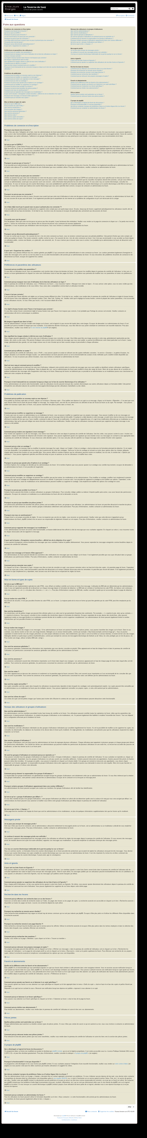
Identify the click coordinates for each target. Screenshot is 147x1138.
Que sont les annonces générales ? (15, 111)
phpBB (64, 1115)
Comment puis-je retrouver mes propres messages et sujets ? (90, 76)
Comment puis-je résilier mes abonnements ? (85, 88)
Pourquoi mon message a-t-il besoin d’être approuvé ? (21, 95)
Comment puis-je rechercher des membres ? (84, 74)
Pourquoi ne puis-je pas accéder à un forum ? (18, 86)
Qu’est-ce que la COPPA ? (12, 33)
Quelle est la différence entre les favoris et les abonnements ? (90, 82)
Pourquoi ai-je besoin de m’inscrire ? (15, 31)
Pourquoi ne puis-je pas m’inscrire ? (15, 34)
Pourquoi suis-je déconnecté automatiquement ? (19, 44)
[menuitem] (16, 15)
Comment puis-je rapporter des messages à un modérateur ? (23, 92)
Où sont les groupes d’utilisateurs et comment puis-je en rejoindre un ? (93, 36)
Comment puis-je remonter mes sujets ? (16, 97)
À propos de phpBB (81, 1053)
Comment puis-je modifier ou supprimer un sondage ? (21, 84)
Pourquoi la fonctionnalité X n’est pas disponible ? (86, 104)
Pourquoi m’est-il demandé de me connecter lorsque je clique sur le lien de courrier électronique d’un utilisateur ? (36, 68)
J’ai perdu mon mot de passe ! (13, 42)
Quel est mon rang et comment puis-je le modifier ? (20, 65)
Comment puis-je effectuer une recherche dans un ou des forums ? (91, 68)
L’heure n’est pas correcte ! (12, 56)
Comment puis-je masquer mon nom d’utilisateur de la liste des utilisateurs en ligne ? (30, 54)
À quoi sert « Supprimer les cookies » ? (16, 46)
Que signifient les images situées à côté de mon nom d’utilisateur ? (25, 61)
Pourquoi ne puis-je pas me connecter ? (16, 38)
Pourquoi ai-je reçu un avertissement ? (16, 90)
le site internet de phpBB (39, 328)
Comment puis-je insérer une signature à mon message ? (22, 79)
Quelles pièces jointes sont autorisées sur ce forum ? (87, 94)
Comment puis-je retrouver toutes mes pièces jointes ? (88, 96)
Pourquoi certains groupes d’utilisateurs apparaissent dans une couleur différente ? (97, 40)
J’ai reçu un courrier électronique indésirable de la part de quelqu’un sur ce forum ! (96, 54)
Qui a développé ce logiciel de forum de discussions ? (87, 102)
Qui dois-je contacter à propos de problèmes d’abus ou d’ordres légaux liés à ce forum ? (98, 106)
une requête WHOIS (60, 1078)
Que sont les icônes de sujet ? (13, 118)
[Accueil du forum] (14, 7)
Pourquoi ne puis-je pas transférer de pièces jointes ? (21, 88)
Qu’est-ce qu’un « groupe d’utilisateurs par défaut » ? (87, 42)
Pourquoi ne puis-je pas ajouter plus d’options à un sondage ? (23, 82)
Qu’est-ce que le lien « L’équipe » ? (82, 44)
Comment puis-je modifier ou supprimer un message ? (21, 77)
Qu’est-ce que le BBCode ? (12, 104)
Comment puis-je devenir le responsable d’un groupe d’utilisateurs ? (92, 38)
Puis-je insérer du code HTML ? (14, 105)
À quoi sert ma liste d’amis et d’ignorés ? (83, 60)
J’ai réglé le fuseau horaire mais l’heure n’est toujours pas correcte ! (25, 57)
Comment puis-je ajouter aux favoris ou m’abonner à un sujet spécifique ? (94, 84)
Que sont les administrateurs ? (80, 31)
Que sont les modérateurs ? (79, 33)
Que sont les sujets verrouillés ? (14, 117)
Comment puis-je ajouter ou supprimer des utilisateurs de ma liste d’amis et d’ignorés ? (98, 62)
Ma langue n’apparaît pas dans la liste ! (16, 59)
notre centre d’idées (121, 1064)
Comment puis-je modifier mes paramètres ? (18, 52)
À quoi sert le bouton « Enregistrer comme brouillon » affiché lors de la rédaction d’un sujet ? (33, 93)
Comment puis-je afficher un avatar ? (15, 63)
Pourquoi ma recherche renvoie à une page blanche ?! (88, 72)
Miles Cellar (78, 1118)
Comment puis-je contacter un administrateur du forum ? (88, 108)
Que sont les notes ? (10, 115)
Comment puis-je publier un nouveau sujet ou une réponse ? (23, 75)
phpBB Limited (57, 1051)
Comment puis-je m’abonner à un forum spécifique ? (87, 86)
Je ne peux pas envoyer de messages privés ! (85, 50)
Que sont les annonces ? (12, 113)
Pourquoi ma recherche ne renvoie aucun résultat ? (87, 70)
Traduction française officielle (65, 1118)
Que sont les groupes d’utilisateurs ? (82, 34)
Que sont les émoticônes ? (12, 107)
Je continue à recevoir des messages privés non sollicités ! (89, 52)
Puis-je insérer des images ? (13, 109)
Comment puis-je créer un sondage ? (16, 81)
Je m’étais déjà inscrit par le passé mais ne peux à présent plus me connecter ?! (29, 40)
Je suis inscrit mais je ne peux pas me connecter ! (19, 36)
